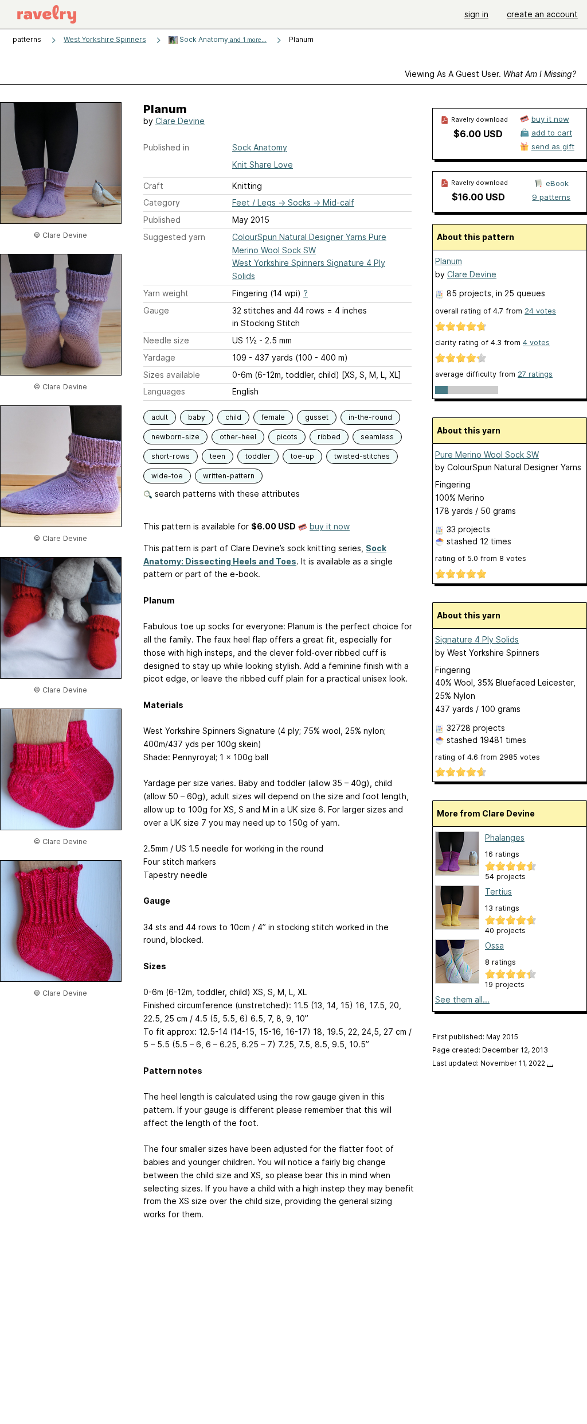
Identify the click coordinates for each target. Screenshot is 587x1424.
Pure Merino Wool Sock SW (487, 454)
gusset (316, 417)
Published (162, 220)
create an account (542, 14)
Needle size (166, 340)
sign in (476, 14)
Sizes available (171, 375)
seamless (377, 436)
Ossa (494, 945)
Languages (164, 391)
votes (540, 311)
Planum (448, 261)
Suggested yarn (174, 237)
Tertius (498, 891)
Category (161, 202)
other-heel (238, 436)
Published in (166, 147)
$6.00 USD (478, 134)
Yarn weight (166, 293)
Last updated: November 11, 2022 (492, 1063)
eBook (557, 183)
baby (196, 417)
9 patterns (551, 197)
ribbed (329, 436)
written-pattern (229, 475)
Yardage (159, 357)
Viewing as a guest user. (490, 74)
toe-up (302, 456)
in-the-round (370, 417)
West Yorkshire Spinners (105, 39)
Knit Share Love (262, 164)
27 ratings (535, 374)
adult (159, 417)
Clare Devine (180, 121)
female (273, 417)
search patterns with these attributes (226, 493)
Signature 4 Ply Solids (477, 639)
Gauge (156, 310)
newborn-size (175, 436)
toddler (258, 456)
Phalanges (505, 837)
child (233, 417)
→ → (293, 202)
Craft (153, 186)
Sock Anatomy (222, 39)
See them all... (462, 999)
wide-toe (167, 475)
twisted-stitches (362, 456)
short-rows (170, 456)
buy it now (330, 526)
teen (217, 456)
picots (287, 436)
